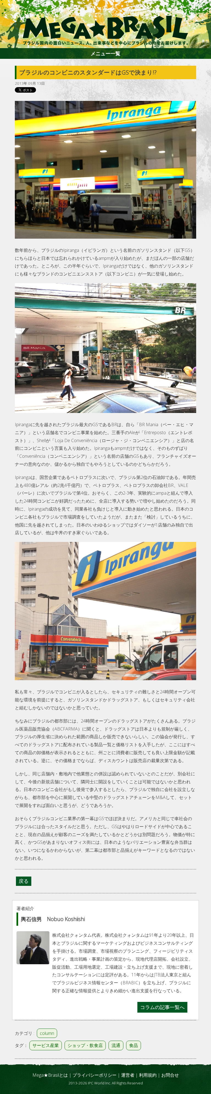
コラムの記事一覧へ (162, 1007)
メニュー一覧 (105, 53)
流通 (116, 1045)
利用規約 (148, 1075)
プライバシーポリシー (94, 1075)
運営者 (127, 1075)
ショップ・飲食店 (85, 1045)
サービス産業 (45, 1045)
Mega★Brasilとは (50, 1075)
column (47, 1033)
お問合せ (170, 1075)
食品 (133, 1045)
